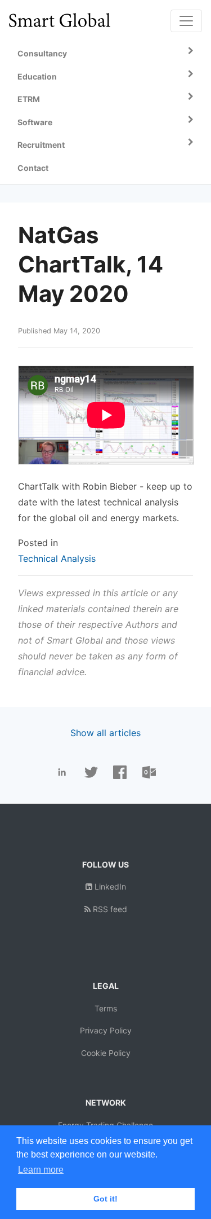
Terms (106, 1008)
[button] (105, 53)
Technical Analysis (57, 558)
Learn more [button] (41, 1169)
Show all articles (105, 732)
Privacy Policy (106, 1030)
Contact (32, 168)
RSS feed (109, 909)
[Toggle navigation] (186, 21)
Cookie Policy (106, 1053)
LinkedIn (109, 886)
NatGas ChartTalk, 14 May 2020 (90, 264)
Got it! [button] (105, 1198)
